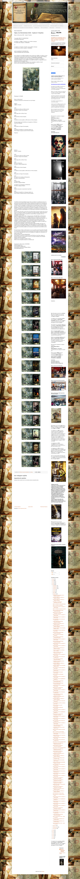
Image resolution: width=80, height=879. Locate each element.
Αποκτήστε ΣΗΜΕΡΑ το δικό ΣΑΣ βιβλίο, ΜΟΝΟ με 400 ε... (59, 628)
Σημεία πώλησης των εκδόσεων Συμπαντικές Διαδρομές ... (58, 746)
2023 (53, 579)
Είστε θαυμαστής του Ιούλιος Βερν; (58, 793)
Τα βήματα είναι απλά (28, 25)
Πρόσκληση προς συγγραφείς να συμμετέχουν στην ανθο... (58, 778)
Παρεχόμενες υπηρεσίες (17, 25)
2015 (53, 834)
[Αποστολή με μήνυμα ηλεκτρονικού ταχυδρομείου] (35, 472)
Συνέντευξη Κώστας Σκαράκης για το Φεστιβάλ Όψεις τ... (58, 821)
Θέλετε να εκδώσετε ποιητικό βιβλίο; (58, 731)
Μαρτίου (54, 825)
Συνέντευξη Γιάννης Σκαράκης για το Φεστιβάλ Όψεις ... (58, 819)
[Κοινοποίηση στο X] (37, 472)
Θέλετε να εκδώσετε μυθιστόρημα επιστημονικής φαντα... (58, 637)
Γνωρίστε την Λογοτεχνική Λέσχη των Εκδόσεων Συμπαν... (58, 648)
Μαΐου (54, 592)
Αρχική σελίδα (30, 506)
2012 (53, 838)
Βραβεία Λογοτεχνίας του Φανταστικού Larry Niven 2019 (59, 785)
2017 (53, 831)
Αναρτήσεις (54, 572)
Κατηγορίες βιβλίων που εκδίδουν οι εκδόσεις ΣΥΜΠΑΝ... (58, 598)
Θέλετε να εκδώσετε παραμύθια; (58, 605)
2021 (53, 581)
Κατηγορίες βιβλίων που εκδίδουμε (57, 25)
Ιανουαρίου (55, 828)
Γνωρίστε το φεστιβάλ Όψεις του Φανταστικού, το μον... (58, 652)
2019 (53, 584)
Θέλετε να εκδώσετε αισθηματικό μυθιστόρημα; (58, 708)
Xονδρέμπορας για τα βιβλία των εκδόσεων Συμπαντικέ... (58, 743)
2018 (53, 830)
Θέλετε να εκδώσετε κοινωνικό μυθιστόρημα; (57, 705)
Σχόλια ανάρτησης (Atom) (22, 508)
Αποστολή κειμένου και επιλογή (57, 23)
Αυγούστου (55, 588)
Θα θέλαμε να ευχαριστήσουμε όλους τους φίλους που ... (58, 758)
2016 (53, 832)
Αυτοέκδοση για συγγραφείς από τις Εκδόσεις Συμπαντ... (58, 595)
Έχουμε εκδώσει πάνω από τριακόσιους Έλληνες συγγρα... (59, 735)
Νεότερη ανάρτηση (17, 506)
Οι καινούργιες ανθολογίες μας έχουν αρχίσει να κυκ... (58, 727)
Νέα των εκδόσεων (44, 27)
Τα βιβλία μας (36, 27)
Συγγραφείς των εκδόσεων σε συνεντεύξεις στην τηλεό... (57, 602)
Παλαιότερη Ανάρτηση (43, 506)
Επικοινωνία (58, 27)
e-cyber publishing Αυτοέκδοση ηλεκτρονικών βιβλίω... (58, 622)
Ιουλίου (54, 589)
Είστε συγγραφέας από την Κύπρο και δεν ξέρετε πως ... (59, 619)
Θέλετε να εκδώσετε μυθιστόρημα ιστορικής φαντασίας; (58, 611)
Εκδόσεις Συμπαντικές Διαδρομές (63, 850)
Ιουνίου (54, 591)
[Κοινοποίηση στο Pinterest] (39, 472)
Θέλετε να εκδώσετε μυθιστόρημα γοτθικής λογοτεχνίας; (58, 633)
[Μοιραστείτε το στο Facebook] (38, 472)
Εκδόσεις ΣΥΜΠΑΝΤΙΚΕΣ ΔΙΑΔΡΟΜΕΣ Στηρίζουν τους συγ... (59, 762)
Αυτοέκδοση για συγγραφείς (44, 23)
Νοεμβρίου (55, 587)
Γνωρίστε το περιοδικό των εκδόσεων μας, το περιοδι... (58, 650)
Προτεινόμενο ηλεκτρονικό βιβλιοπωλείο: (59, 741)
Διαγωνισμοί (52, 27)
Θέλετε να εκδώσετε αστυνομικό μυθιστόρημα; (58, 672)
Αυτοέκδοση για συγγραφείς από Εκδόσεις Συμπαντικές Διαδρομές (25, 23)
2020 (53, 583)
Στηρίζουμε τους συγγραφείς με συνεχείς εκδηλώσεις (23, 27)
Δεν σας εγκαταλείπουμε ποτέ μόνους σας (41, 25)
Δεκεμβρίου (55, 585)
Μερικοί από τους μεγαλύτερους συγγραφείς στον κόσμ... (58, 613)
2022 (53, 580)
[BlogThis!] (36, 472)
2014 (53, 835)
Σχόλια (53, 574)
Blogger (43, 871)
